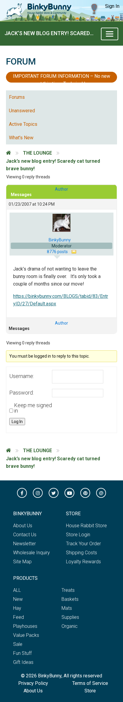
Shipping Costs (81, 552)
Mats (66, 608)
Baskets (70, 599)
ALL (17, 590)
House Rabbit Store (86, 525)
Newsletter (24, 543)
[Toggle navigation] (109, 34)
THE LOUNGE (37, 153)
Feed (18, 617)
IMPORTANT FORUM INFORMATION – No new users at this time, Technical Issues (61, 78)
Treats (68, 590)
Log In (17, 421)
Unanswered (22, 110)
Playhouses (25, 626)
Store (90, 691)
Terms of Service (90, 683)
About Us (22, 525)
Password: (21, 392)
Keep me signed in (33, 408)
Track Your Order (83, 543)
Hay (17, 608)
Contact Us (24, 534)
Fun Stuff (22, 653)
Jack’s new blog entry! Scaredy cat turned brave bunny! (50, 33)
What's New (21, 138)
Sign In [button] (112, 6)
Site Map (22, 561)
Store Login (78, 534)
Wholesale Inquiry (31, 552)
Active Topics (23, 124)
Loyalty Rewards (83, 561)
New (18, 599)
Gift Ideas (23, 662)
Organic (69, 626)
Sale (17, 644)
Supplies (70, 617)
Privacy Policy (33, 683)
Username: (21, 376)
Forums (17, 97)
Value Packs (26, 635)
